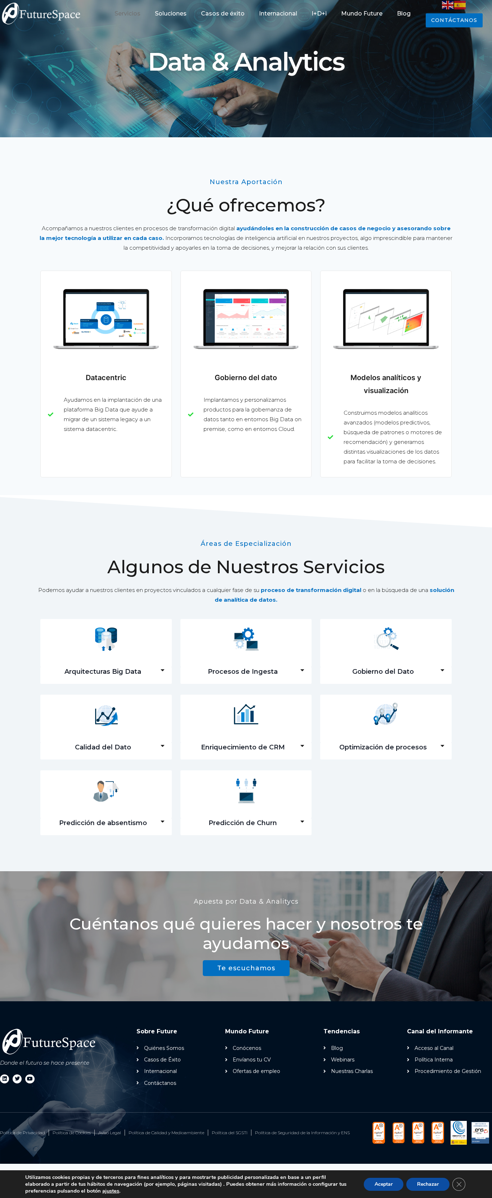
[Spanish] (460, 4)
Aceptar (384, 1184)
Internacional (278, 13)
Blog (404, 13)
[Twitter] (17, 1078)
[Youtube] (29, 1078)
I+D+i (319, 13)
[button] (106, 672)
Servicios (127, 13)
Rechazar (428, 1184)
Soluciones (171, 13)
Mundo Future (362, 13)
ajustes (110, 1191)
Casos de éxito (223, 13)
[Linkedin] (4, 1078)
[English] (448, 4)
